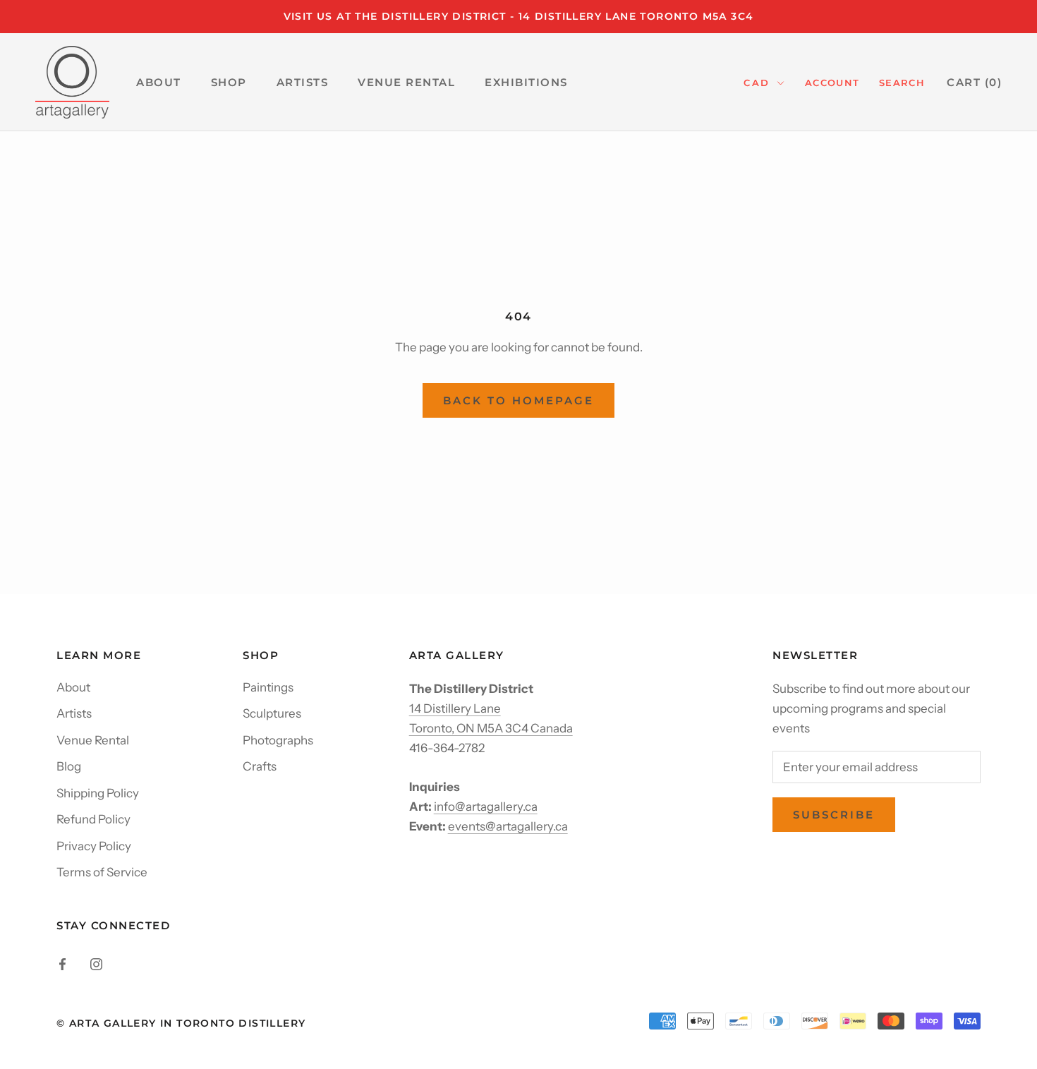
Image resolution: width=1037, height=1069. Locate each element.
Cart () (974, 82)
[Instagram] (96, 963)
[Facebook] (62, 963)
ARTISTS (303, 82)
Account (832, 82)
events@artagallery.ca (508, 826)
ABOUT (158, 82)
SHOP (229, 82)
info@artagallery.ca (486, 806)
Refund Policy (93, 819)
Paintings (268, 687)
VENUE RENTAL (406, 82)
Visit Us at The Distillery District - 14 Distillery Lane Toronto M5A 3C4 (519, 16)
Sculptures (272, 713)
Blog (68, 766)
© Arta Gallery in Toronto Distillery (180, 1023)
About (73, 687)
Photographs (278, 740)
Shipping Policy (97, 793)
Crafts (260, 766)
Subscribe (834, 814)
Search (902, 82)
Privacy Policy (93, 846)
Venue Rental (92, 740)
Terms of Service (101, 872)
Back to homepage (518, 400)
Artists (74, 713)
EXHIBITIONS (526, 82)
